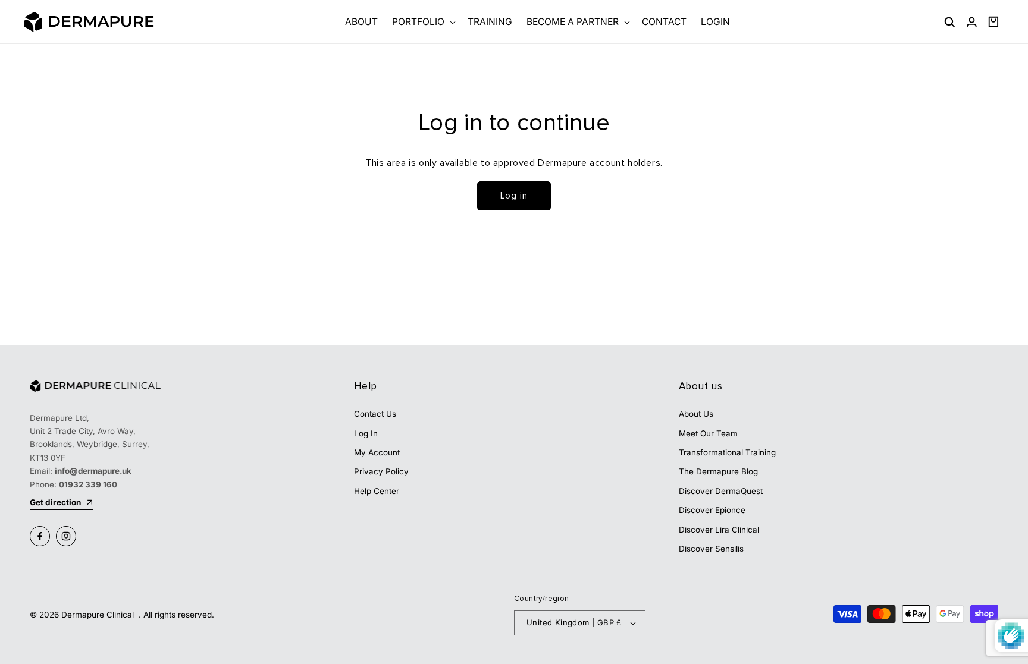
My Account (377, 452)
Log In (366, 433)
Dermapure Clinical (98, 614)
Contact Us (375, 413)
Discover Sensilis (711, 548)
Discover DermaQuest (721, 491)
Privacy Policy (381, 471)
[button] (422, 21)
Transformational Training (727, 452)
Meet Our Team (708, 433)
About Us (696, 413)
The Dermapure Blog (718, 471)
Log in (514, 195)
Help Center (376, 491)
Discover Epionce (712, 510)
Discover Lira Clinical (719, 529)
